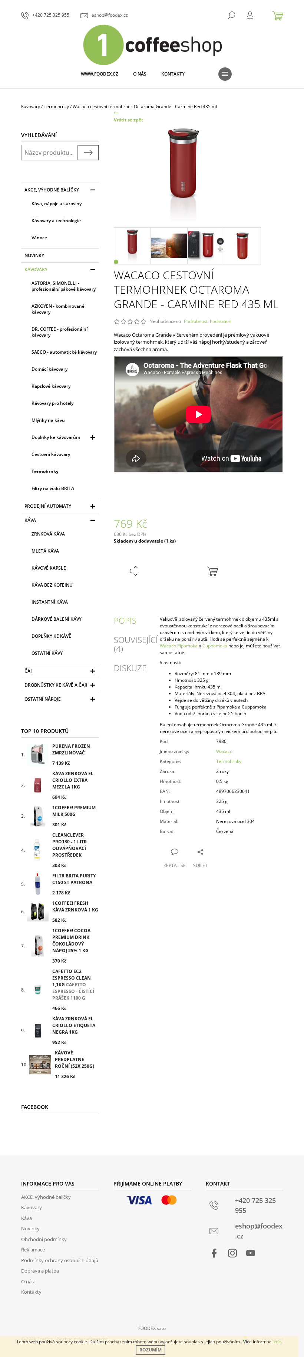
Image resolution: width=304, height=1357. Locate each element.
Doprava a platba (40, 1270)
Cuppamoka (214, 646)
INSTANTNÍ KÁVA (50, 602)
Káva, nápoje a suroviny (57, 203)
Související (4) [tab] (136, 644)
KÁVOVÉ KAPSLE (49, 568)
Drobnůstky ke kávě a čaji (55, 685)
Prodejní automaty (47, 506)
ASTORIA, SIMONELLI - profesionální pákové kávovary (64, 286)
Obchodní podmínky (44, 1239)
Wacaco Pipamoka (179, 646)
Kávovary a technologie (56, 220)
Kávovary (35, 269)
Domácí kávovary (49, 369)
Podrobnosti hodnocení (207, 321)
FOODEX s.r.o (152, 1328)
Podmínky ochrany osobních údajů (59, 1260)
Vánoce (39, 237)
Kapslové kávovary (51, 386)
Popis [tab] (125, 620)
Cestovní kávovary (51, 454)
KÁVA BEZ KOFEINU (52, 585)
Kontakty (31, 1291)
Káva (30, 520)
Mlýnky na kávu (48, 420)
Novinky (34, 255)
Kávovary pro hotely (52, 403)
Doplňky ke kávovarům (56, 437)
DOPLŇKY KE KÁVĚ (51, 636)
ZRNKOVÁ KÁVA (48, 534)
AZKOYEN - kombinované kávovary (58, 309)
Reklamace (33, 1249)
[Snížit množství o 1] (135, 575)
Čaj (28, 671)
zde (277, 1341)
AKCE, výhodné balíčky (51, 190)
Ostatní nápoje (42, 699)
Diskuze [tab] (130, 667)
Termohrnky (45, 471)
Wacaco (224, 751)
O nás (27, 1281)
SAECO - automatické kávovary (64, 352)
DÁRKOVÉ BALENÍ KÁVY (57, 619)
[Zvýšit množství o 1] (135, 567)
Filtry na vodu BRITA (53, 488)
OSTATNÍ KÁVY (47, 653)
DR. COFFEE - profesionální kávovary (59, 332)
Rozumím (150, 1350)
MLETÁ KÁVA (45, 551)
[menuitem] (99, 74)
